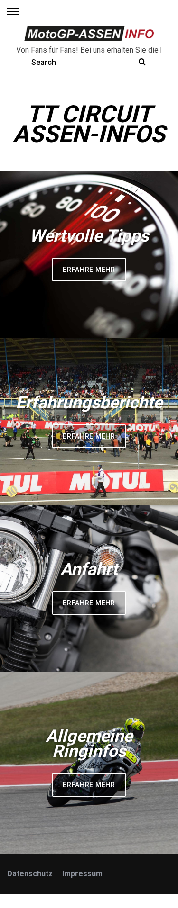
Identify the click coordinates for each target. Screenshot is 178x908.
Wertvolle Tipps (89, 236)
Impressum (82, 873)
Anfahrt (89, 569)
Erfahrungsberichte (89, 403)
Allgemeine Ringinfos (89, 743)
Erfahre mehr (89, 269)
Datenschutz (30, 873)
